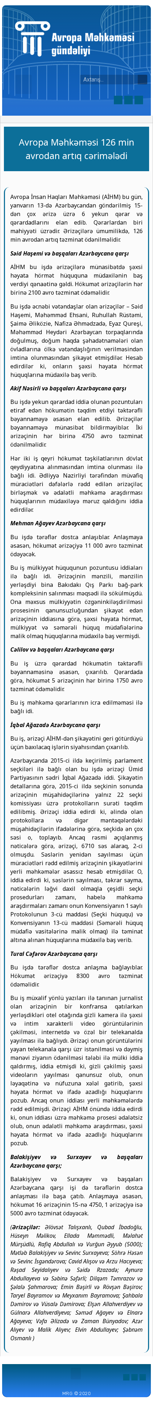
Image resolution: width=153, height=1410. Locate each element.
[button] (23, 84)
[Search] (142, 79)
